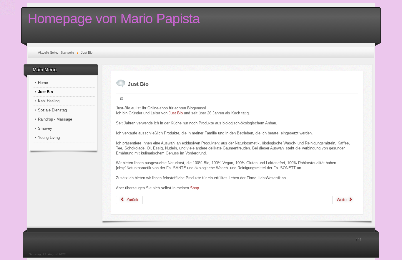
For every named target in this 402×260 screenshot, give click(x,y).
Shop (194, 188)
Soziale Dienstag (52, 110)
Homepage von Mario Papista (114, 18)
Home (43, 82)
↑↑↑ (358, 239)
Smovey (45, 128)
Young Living (49, 137)
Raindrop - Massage (55, 119)
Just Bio (45, 92)
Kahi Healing (48, 101)
